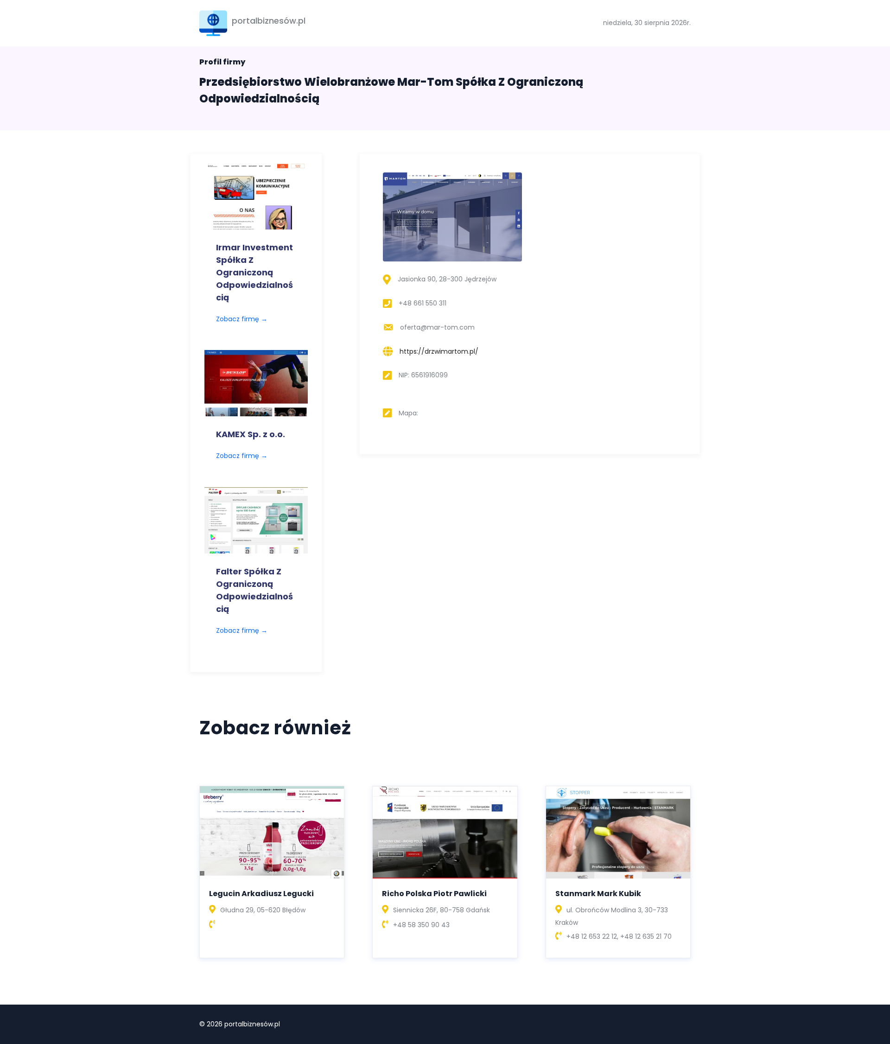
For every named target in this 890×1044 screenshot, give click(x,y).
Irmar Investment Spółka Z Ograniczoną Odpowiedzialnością (254, 272)
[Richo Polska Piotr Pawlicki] (445, 831)
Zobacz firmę (241, 319)
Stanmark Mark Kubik (598, 893)
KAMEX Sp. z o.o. (250, 434)
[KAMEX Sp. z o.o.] (256, 382)
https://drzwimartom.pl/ (439, 351)
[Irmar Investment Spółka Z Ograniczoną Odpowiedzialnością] (256, 195)
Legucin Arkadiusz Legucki (261, 893)
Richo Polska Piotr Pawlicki (434, 893)
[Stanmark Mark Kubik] (618, 831)
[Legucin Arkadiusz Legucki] (272, 831)
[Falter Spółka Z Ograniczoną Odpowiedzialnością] (256, 519)
